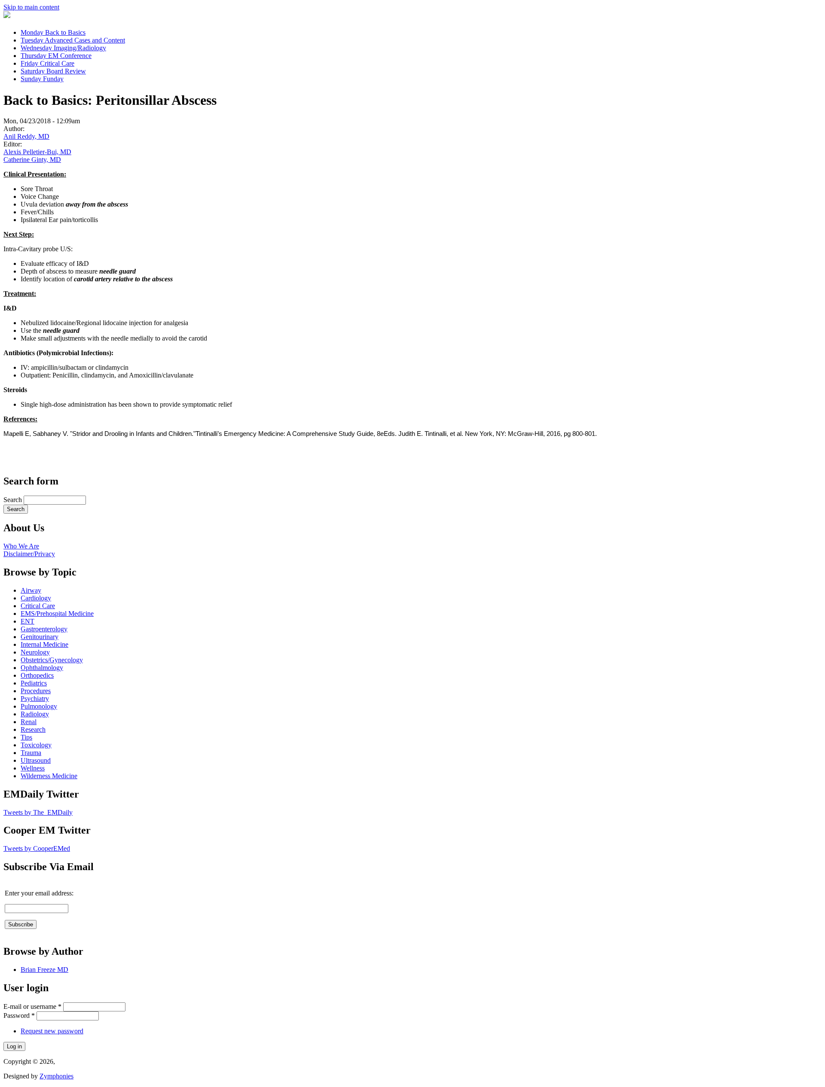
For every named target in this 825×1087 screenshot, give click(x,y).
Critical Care (38, 605)
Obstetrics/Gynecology (52, 660)
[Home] (6, 15)
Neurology (35, 652)
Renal (29, 721)
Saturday (53, 71)
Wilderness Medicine (49, 775)
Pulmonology (39, 706)
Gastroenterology (44, 629)
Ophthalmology (42, 667)
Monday (53, 32)
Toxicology (36, 745)
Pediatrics (34, 683)
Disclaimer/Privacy (29, 553)
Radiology (35, 714)
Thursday (56, 55)
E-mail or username (32, 1006)
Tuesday (73, 40)
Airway (31, 590)
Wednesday (63, 48)
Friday (47, 63)
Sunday (42, 78)
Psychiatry (35, 698)
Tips (26, 737)
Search (13, 499)
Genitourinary (39, 636)
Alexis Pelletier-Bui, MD (37, 151)
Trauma (31, 752)
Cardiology (36, 598)
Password (19, 1015)
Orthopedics (37, 675)
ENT (27, 621)
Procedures (36, 690)
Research (33, 729)
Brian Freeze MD (44, 969)
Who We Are (21, 546)
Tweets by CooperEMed (36, 848)
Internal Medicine (44, 644)
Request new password (52, 1031)
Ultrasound (36, 760)
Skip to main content (31, 7)
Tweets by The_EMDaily (38, 812)
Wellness (33, 768)
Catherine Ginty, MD (32, 159)
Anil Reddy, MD (26, 136)
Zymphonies (56, 1076)
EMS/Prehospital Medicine (57, 613)
